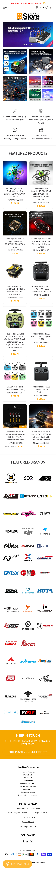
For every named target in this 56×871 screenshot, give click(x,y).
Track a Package (28, 772)
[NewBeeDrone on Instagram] (27, 841)
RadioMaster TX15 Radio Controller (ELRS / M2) (41, 336)
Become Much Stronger (28, 795)
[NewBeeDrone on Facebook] (23, 841)
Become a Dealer (28, 792)
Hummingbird (15, 199)
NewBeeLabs (28, 789)
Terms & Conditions (28, 786)
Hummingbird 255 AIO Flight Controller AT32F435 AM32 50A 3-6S (14, 242)
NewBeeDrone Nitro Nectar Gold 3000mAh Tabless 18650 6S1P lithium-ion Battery (41, 435)
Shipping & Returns (28, 783)
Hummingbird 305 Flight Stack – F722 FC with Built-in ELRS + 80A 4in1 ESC (15, 290)
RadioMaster (41, 295)
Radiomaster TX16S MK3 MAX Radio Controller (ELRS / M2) (41, 289)
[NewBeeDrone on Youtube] (31, 841)
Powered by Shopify (38, 862)
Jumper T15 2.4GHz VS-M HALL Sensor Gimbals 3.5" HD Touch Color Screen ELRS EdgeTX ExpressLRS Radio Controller (14, 340)
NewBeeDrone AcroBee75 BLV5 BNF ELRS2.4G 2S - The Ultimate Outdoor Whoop (41, 193)
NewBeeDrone (41, 202)
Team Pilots (28, 780)
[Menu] (4, 7)
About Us (28, 778)
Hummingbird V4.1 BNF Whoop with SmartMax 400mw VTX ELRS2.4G (14, 192)
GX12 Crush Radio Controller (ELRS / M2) (15, 388)
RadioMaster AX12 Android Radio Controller (41, 389)
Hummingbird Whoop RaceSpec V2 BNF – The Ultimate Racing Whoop (41, 242)
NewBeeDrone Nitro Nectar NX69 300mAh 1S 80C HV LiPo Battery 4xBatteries (15, 435)
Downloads (28, 775)
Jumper (15, 350)
